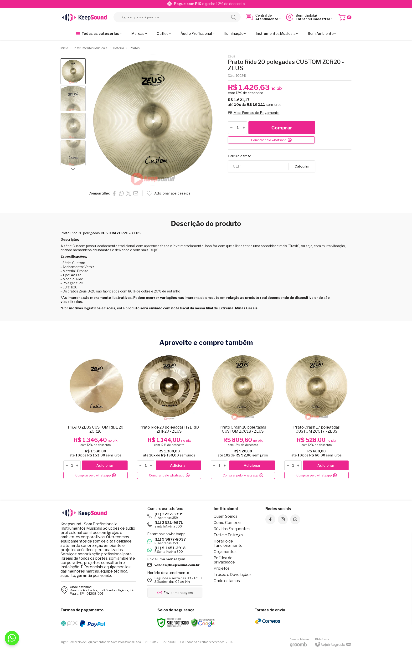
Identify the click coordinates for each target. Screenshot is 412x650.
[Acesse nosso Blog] (295, 519)
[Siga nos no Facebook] (270, 519)
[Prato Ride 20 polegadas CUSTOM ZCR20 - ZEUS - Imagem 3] (73, 125)
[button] (73, 71)
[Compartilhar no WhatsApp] (121, 193)
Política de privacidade (224, 560)
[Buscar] (233, 17)
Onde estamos (227, 580)
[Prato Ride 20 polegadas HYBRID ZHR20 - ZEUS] (169, 415)
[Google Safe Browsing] (203, 622)
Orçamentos (225, 551)
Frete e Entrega (228, 535)
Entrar (301, 19)
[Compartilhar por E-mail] (135, 193)
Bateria (118, 48)
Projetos (222, 568)
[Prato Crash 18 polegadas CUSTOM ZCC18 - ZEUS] (243, 415)
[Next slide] (73, 168)
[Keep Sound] (84, 17)
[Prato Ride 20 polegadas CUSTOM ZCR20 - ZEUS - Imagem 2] (73, 98)
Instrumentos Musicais (90, 48)
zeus (232, 56)
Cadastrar (321, 19)
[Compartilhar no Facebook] (114, 193)
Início (64, 48)
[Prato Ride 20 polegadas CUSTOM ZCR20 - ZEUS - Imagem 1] (73, 71)
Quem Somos (225, 516)
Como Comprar (227, 522)
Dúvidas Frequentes (232, 529)
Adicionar (104, 465)
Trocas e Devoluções (233, 574)
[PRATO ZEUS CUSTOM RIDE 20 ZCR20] (95, 415)
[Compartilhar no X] (128, 193)
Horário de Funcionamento (228, 543)
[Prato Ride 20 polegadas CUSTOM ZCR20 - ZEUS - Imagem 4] (73, 153)
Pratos (135, 48)
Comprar (281, 128)
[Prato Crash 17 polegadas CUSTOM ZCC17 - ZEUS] (316, 415)
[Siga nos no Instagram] (283, 519)
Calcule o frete (239, 156)
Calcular (301, 166)
